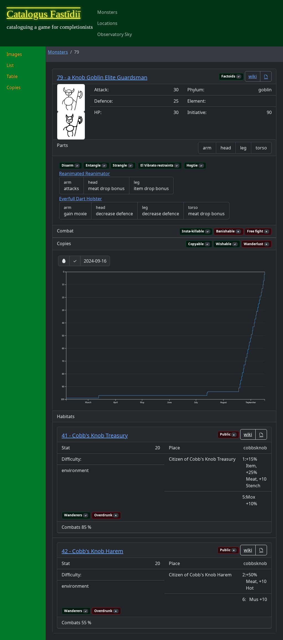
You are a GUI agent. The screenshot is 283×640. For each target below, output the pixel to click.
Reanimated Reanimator (84, 173)
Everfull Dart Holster (80, 199)
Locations (107, 23)
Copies (14, 87)
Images (14, 54)
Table (12, 76)
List (10, 65)
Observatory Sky (114, 34)
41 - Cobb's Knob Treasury (95, 435)
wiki (252, 76)
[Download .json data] (266, 76)
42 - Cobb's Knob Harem (92, 551)
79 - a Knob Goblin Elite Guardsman (102, 77)
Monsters (107, 12)
